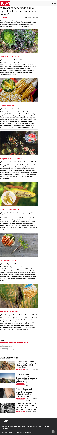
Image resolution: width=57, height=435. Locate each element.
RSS (11, 426)
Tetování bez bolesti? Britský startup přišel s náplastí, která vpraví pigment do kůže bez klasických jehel (24, 392)
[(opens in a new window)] (53, 429)
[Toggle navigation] (55, 3)
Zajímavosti (20, 369)
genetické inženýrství (22, 342)
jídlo (2, 342)
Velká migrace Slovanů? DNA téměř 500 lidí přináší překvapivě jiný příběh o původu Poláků (26, 364)
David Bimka (28, 411)
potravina (7, 342)
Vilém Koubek (28, 17)
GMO (12, 342)
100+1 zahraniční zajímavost (6, 346)
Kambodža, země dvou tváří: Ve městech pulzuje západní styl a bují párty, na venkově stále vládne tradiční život (26, 406)
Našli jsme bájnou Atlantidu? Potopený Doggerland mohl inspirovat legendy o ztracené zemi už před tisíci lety (26, 378)
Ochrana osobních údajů (34, 426)
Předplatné (5, 426)
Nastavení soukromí (20, 426)
